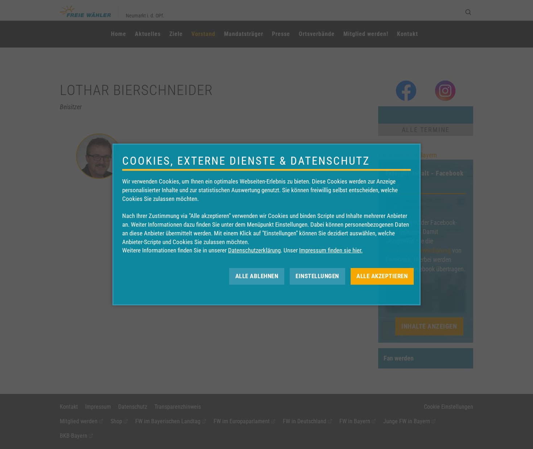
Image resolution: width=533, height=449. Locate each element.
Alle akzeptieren (382, 276)
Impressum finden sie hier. (331, 250)
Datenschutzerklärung (254, 250)
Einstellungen (317, 276)
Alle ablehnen (256, 276)
